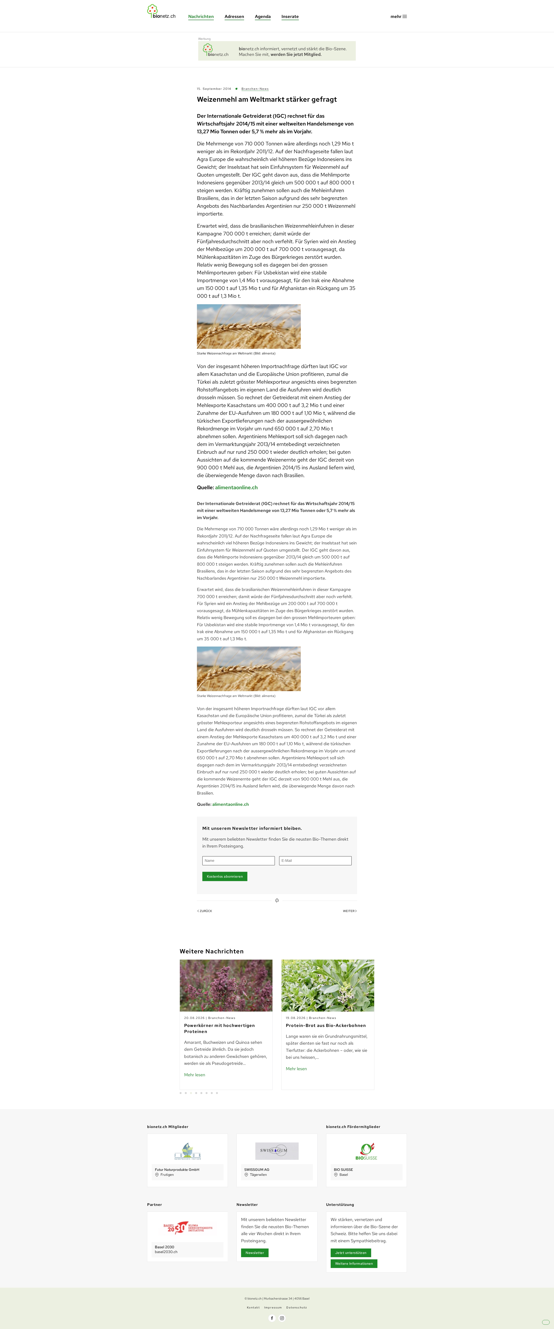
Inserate (290, 16)
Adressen (234, 16)
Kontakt (253, 1307)
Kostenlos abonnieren (225, 876)
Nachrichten (201, 16)
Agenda (263, 16)
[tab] (181, 1093)
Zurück (206, 911)
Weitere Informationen (354, 1263)
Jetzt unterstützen (351, 1252)
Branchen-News (255, 89)
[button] (399, 16)
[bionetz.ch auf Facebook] (272, 1318)
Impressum (273, 1307)
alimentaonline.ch (236, 487)
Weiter (348, 911)
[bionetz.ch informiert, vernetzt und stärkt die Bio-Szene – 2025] (277, 50)
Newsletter (255, 1252)
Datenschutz (296, 1307)
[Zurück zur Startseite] (163, 11)
